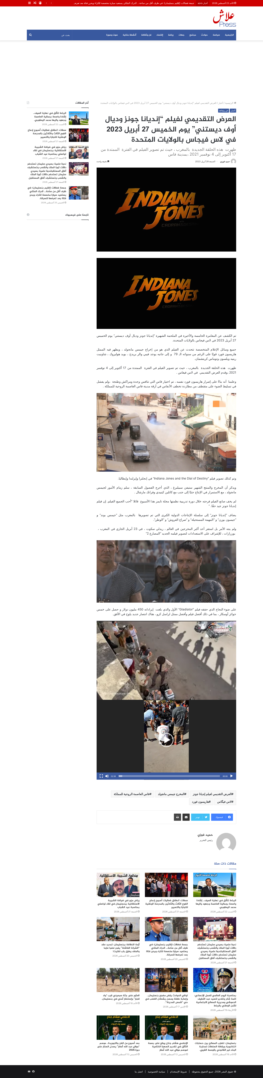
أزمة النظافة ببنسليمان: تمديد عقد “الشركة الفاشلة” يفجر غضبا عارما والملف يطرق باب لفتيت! (120, 948)
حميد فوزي (225, 161)
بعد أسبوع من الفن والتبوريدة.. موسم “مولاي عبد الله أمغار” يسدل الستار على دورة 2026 (118, 1046)
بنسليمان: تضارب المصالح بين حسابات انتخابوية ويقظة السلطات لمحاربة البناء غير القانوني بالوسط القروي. (215, 1046)
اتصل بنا (139, 1071)
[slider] (169, 776)
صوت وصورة (112, 35)
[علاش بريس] (224, 18)
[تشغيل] (231, 776)
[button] (166, 740)
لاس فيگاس (224, 801)
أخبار (220, 102)
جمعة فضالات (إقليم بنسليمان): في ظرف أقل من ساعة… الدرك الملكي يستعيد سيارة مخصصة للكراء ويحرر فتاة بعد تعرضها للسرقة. (167, 950)
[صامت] (107, 776)
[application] (166, 660)
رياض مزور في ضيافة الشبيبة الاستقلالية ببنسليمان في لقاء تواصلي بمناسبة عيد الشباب (119, 903)
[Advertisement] (131, 71)
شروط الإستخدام (178, 1071)
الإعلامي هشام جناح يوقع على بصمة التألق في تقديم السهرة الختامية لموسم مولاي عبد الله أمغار (168, 1046)
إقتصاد (159, 35)
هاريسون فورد (200, 801)
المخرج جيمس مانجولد (171, 794)
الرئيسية (229, 35)
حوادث (204, 35)
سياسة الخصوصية (156, 1071)
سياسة (216, 35)
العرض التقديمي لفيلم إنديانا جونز (212, 794)
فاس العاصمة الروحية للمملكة (132, 794)
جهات (181, 35)
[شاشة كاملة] (101, 776)
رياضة (171, 35)
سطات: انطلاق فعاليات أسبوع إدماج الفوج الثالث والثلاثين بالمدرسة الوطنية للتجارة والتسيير (166, 903)
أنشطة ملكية (129, 35)
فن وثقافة (146, 35)
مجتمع (192, 35)
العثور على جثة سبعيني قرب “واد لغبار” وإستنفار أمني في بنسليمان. (121, 997)
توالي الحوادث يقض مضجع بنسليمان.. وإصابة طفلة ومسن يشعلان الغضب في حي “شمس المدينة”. (166, 998)
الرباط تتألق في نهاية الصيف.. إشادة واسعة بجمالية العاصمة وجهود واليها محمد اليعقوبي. (216, 903)
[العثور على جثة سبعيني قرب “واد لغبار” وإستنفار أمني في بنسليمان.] (118, 980)
